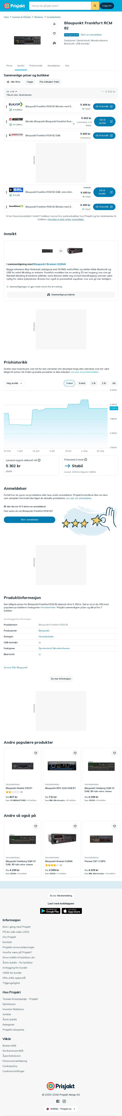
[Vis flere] (6, 106)
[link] (61, 270)
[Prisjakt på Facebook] (58, 1101)
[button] (54, 23)
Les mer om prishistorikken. (85, 372)
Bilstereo (38, 17)
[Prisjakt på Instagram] (64, 1101)
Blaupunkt (44, 630)
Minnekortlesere (61, 648)
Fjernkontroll (45, 648)
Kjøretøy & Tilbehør (21, 17)
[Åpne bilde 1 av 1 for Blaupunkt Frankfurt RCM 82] (27, 40)
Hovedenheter (54, 17)
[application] (61, 421)
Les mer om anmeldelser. (79, 498)
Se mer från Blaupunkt (15, 667)
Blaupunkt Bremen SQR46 (49, 264)
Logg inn (107, 5)
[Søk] (95, 6)
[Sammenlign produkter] (54, 43)
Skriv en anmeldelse (91, 34)
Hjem (6, 17)
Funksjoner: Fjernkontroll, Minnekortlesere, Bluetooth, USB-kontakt (86, 42)
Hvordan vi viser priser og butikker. (66, 219)
